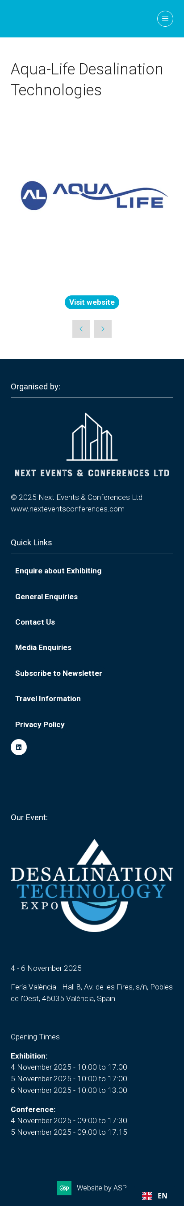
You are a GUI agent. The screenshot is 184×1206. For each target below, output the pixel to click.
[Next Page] (103, 329)
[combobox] (154, 1196)
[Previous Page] (81, 329)
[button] (165, 19)
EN (162, 1196)
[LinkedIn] (19, 747)
